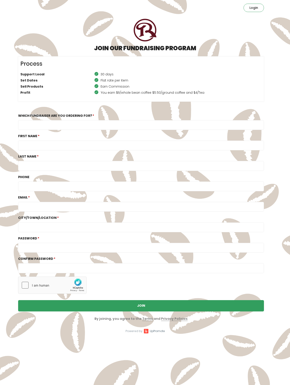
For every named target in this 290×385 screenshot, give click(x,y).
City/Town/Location (37, 217)
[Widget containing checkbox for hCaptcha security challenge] (52, 285)
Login (253, 7)
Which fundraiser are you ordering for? (55, 115)
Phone (23, 177)
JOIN (141, 305)
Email (23, 197)
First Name (27, 136)
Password (27, 238)
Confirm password (35, 258)
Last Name (27, 156)
